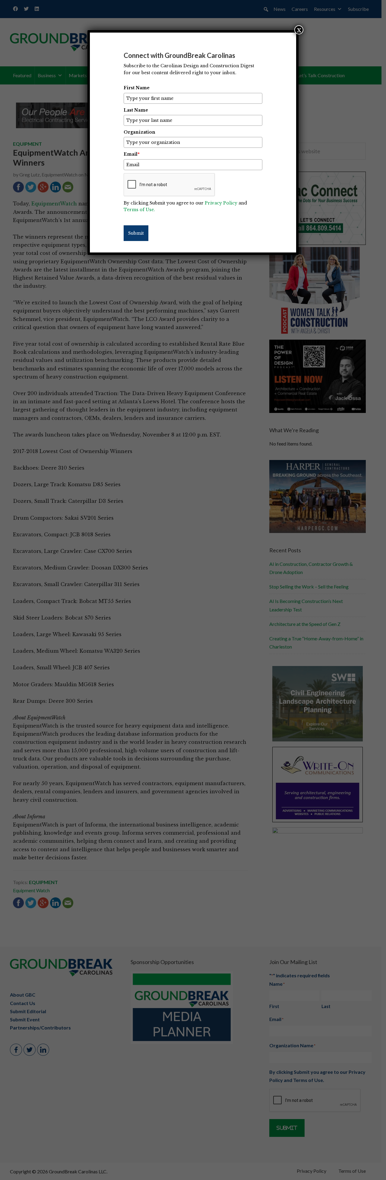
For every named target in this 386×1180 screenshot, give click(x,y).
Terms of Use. (139, 209)
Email (132, 154)
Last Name (136, 110)
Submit (136, 233)
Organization (139, 132)
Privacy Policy (221, 203)
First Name (137, 87)
